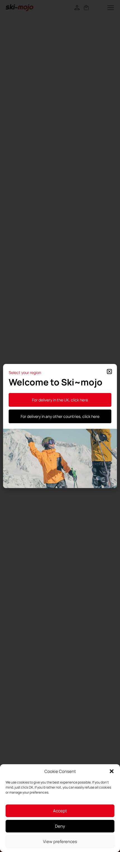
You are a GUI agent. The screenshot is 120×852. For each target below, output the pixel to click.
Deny (60, 826)
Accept (60, 811)
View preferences (60, 841)
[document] (60, 426)
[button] (111, 771)
